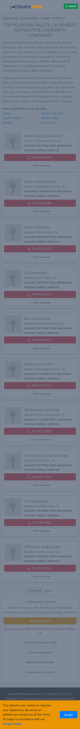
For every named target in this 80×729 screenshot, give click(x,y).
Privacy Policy (12, 724)
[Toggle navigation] (6, 6)
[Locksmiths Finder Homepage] (26, 6)
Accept (68, 715)
